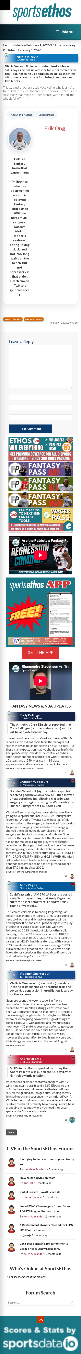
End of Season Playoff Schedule (40, 1192)
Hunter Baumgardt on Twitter (31, 871)
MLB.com (20, 1045)
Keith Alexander (33, 1216)
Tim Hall (28, 1182)
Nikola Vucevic (13, 319)
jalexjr (27, 1235)
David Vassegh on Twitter (28, 960)
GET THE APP (40, 652)
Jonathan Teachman (35, 1169)
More (11, 1132)
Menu (68, 32)
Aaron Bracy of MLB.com (28, 1115)
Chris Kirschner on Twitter (29, 768)
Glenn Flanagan (32, 1197)
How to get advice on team (37, 1177)
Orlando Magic (33, 319)
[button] (5, 5)
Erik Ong (70, 45)
